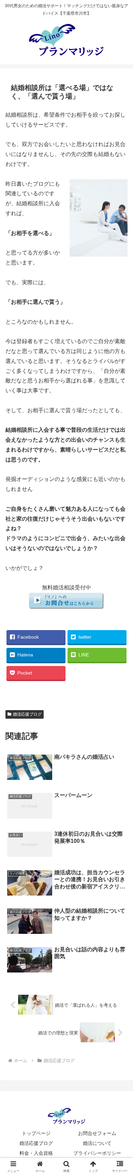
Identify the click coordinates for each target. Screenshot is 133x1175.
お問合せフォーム (97, 1133)
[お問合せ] (66, 607)
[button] (119, 944)
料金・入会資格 (36, 1153)
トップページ (36, 1133)
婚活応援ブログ (27, 714)
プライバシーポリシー (97, 1153)
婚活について (97, 1143)
